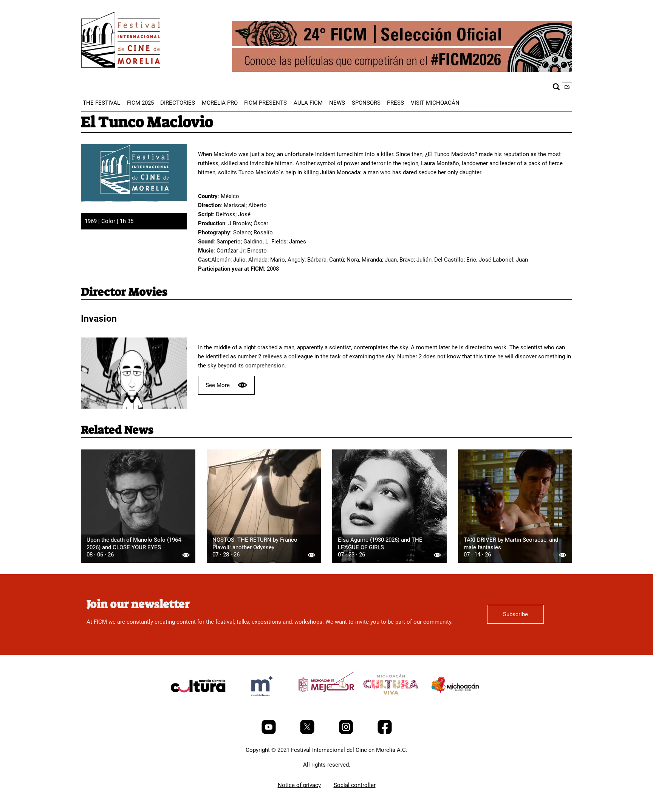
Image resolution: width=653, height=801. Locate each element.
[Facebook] (385, 732)
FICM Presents (265, 102)
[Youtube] (269, 732)
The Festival (101, 102)
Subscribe (515, 614)
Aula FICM (308, 102)
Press (395, 102)
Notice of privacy (299, 785)
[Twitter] (308, 732)
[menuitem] (101, 103)
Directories (177, 102)
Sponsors (366, 102)
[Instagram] (347, 732)
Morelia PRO (220, 102)
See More (218, 385)
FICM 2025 (140, 102)
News (337, 102)
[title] (198, 703)
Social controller (355, 785)
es (567, 87)
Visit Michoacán (435, 102)
